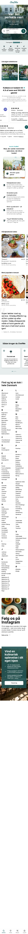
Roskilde (18, 464)
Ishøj (3, 546)
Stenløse (18, 503)
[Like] (22, 236)
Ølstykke (18, 569)
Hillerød (4, 518)
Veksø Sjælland (20, 549)
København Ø (5, 589)
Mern (17, 407)
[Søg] (23, 31)
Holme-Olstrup (6, 524)
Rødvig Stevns (20, 473)
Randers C (18, 454)
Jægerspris (5, 556)
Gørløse (4, 501)
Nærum (18, 424)
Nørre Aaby (19, 428)
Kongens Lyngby (6, 573)
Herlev (3, 515)
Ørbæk (17, 571)
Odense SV (19, 438)
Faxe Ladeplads (6, 468)
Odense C (18, 434)
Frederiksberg (6, 473)
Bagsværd (4, 412)
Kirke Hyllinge (5, 566)
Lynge (17, 399)
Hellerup (4, 511)
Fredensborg (5, 472)
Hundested (5, 532)
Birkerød (4, 418)
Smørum (18, 495)
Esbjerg (4, 458)
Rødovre (18, 472)
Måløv (17, 410)
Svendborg (19, 508)
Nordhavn (18, 421)
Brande (4, 426)
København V (5, 587)
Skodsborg (19, 489)
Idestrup (4, 544)
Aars (3, 406)
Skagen (18, 483)
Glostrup (4, 491)
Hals (3, 507)
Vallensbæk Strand (21, 538)
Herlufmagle (5, 516)
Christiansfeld (5, 442)
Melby (17, 405)
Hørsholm (4, 538)
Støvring (18, 506)
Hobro (3, 520)
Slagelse (18, 493)
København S (5, 583)
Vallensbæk (19, 536)
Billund (3, 416)
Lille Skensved (20, 395)
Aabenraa (4, 397)
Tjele (17, 524)
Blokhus (4, 422)
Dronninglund (5, 450)
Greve (3, 495)
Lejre (17, 393)
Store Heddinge (20, 505)
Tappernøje (19, 520)
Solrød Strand (19, 497)
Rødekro (18, 470)
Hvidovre (4, 536)
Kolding (4, 571)
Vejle (17, 547)
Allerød (4, 395)
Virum (17, 559)
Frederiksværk (6, 477)
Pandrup (18, 448)
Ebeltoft (4, 456)
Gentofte (4, 485)
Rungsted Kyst (20, 468)
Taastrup (18, 528)
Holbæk (4, 522)
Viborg (17, 553)
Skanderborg (19, 485)
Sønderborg (19, 512)
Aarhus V (4, 404)
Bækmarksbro (5, 434)
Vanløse (18, 540)
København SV (6, 585)
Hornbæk (4, 528)
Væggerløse (19, 561)
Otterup (18, 442)
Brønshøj (4, 432)
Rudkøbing (19, 466)
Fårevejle (4, 479)
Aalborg (4, 399)
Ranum (17, 456)
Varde (17, 542)
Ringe (17, 458)
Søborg (18, 510)
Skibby (17, 487)
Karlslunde (5, 562)
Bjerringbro (5, 420)
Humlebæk (5, 530)
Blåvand (4, 424)
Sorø (17, 499)
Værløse (18, 563)
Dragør (3, 448)
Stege (17, 501)
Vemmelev (19, 551)
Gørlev (3, 499)
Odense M (18, 436)
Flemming (4, 470)
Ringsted (18, 460)
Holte (3, 526)
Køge (3, 590)
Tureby (18, 526)
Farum (3, 466)
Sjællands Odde (20, 482)
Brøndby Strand (6, 430)
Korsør (3, 575)
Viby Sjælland (19, 555)
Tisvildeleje (19, 522)
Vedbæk (18, 544)
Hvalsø (3, 534)
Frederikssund (6, 475)
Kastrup (4, 564)
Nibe (17, 417)
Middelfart (19, 409)
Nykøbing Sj (19, 422)
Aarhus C (4, 401)
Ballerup (4, 414)
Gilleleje (4, 487)
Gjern (3, 489)
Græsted (4, 497)
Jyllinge (4, 554)
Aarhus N (4, 402)
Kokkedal (4, 569)
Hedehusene (5, 509)
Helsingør (4, 513)
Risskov (18, 462)
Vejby (17, 546)
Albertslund (5, 393)
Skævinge (18, 491)
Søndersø (18, 514)
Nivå (17, 419)
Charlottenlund (6, 440)
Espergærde (5, 460)
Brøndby (4, 428)
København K (5, 577)
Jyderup (4, 552)
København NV (6, 581)
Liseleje (18, 397)
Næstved (18, 426)
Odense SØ (19, 440)
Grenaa (4, 493)
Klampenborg (5, 567)
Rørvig (17, 475)
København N (5, 579)
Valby (17, 534)
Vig (17, 557)
